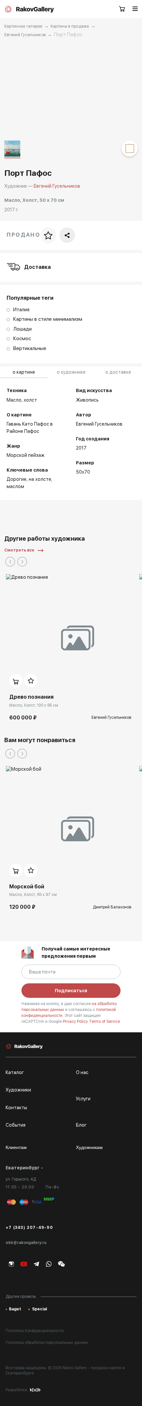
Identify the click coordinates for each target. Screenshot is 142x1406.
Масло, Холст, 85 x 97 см (33, 894)
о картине (24, 372)
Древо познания (31, 697)
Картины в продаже (70, 26)
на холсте (40, 479)
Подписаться (71, 990)
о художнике (71, 372)
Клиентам (16, 1147)
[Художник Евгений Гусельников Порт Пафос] (71, 89)
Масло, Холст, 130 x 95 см (33, 705)
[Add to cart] (15, 680)
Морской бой (26, 886)
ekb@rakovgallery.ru (26, 1242)
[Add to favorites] (30, 680)
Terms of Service (104, 1021)
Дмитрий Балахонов (112, 907)
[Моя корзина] (122, 9)
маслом (15, 486)
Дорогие (16, 479)
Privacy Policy (76, 1021)
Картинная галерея (23, 26)
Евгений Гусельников (25, 35)
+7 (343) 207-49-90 (29, 1227)
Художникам (89, 1147)
